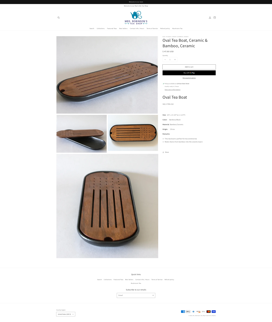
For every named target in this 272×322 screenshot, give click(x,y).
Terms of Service (157, 279)
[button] (58, 17)
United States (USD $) (64, 314)
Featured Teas (118, 279)
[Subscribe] (152, 295)
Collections (108, 279)
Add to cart (189, 67)
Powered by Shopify (210, 315)
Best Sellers (129, 279)
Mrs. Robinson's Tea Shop (199, 315)
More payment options (189, 78)
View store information (172, 90)
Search (99, 279)
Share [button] (167, 152)
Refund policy (169, 279)
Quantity (165, 55)
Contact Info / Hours (142, 279)
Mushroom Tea (136, 283)
